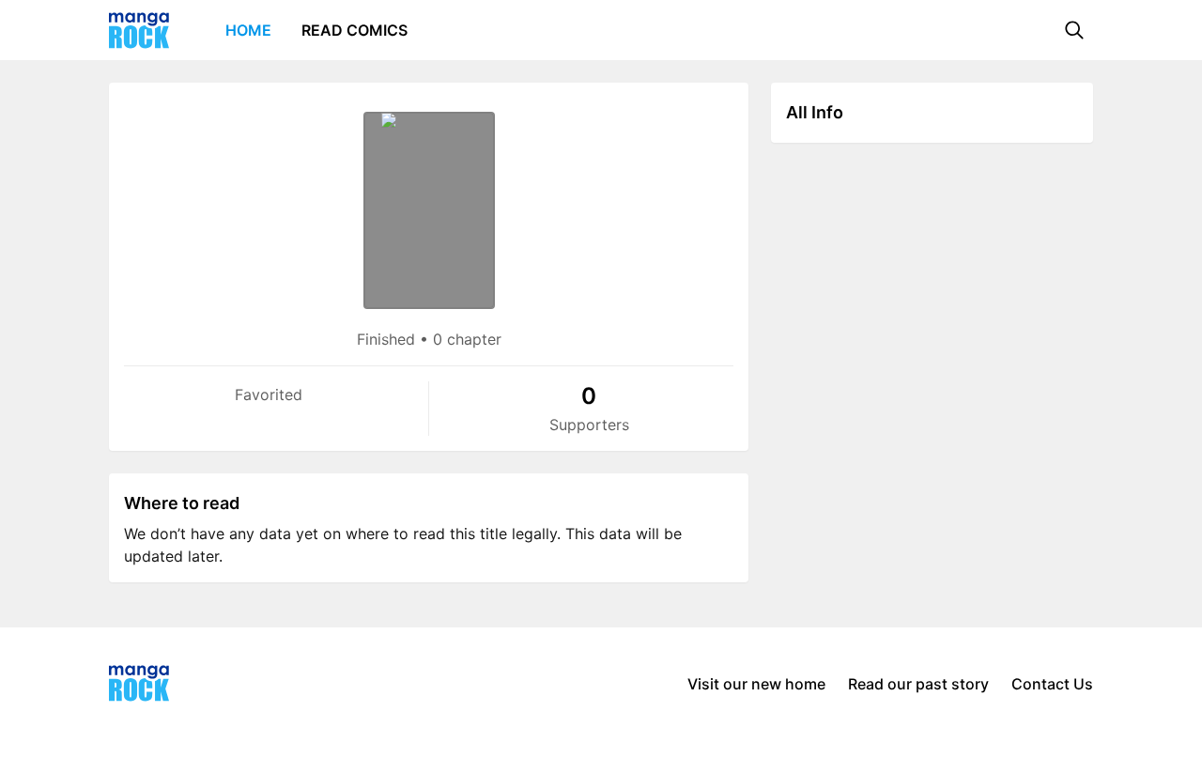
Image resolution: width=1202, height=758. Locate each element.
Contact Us (1052, 683)
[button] (1074, 30)
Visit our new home (756, 683)
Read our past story (918, 683)
